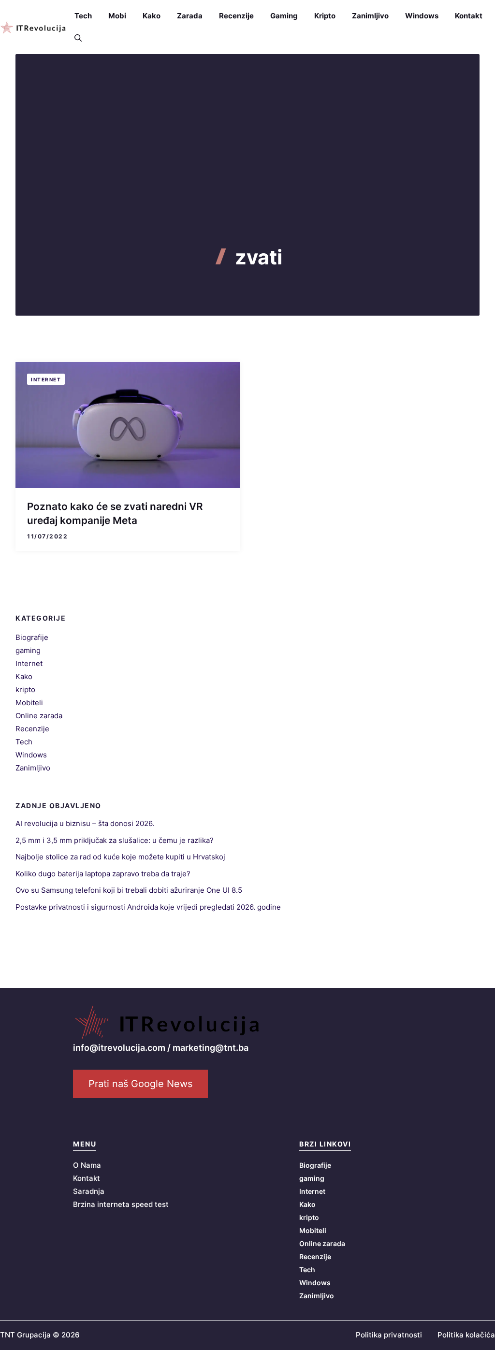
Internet (46, 379)
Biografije (31, 637)
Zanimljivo (370, 15)
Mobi (117, 15)
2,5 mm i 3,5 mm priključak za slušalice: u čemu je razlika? (114, 840)
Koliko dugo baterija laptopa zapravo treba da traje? (102, 873)
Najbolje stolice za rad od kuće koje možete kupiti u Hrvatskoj (120, 856)
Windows (421, 15)
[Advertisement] (247, 173)
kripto (25, 689)
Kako (151, 15)
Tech (83, 15)
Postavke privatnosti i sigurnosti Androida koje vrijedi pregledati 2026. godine (148, 907)
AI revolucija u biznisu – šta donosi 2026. (84, 823)
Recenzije (236, 15)
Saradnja (88, 1191)
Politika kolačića (466, 1334)
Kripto (324, 15)
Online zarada (38, 715)
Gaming (284, 15)
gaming (28, 650)
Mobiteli (29, 702)
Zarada (190, 15)
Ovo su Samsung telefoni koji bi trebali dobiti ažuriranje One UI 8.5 (128, 890)
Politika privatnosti (389, 1334)
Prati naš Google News (140, 1083)
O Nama (87, 1165)
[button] (74, 38)
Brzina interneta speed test (121, 1204)
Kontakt (468, 15)
